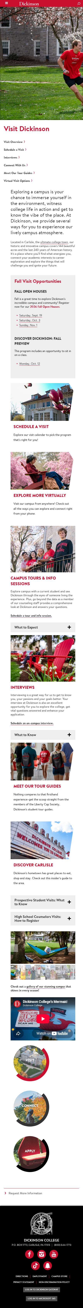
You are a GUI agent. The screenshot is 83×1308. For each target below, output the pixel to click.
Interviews (10, 157)
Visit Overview (13, 142)
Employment (40, 1276)
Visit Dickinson (26, 128)
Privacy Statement (23, 1282)
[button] (29, 1254)
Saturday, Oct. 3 (29, 320)
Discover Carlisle (33, 865)
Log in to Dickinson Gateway (41, 1289)
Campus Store (59, 1276)
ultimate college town (54, 242)
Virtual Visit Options (17, 181)
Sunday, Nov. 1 (28, 325)
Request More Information (25, 1193)
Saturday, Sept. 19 (30, 315)
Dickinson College (29, 4)
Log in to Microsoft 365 (41, 1298)
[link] (30, 1061)
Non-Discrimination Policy (54, 1282)
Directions (22, 1276)
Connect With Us (14, 165)
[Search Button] (78, 3)
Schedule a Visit (14, 150)
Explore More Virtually (40, 495)
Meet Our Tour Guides (18, 173)
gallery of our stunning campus (45, 986)
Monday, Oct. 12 (29, 363)
